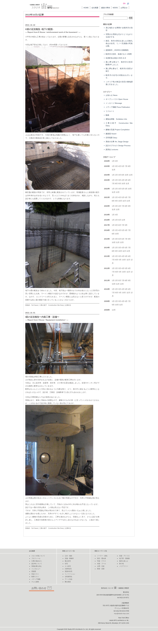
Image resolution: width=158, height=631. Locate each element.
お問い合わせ (38, 588)
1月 (113, 161)
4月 (119, 166)
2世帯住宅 (68, 569)
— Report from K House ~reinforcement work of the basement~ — (52, 32)
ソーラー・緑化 (102, 556)
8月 (129, 166)
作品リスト (35, 574)
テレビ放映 (35, 582)
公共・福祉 (68, 556)
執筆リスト (35, 576)
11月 (113, 170)
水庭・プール (101, 563)
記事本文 (68, 305)
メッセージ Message (114, 103)
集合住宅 (68, 561)
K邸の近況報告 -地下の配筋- (39, 29)
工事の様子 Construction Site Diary (51, 305)
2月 (116, 175)
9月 (119, 183)
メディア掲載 (35, 579)
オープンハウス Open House (117, 99)
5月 (116, 161)
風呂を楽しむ (123, 561)
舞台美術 (68, 582)
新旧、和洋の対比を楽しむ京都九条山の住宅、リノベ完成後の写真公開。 (119, 43)
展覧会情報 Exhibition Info (116, 119)
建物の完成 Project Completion (118, 130)
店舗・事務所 (69, 558)
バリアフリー (123, 566)
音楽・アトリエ (124, 556)
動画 (107, 115)
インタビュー (35, 569)
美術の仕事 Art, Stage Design (117, 142)
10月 (126, 175)
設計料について (36, 563)
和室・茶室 (100, 569)
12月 (131, 175)
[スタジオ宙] (44, 4)
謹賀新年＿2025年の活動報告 (117, 50)
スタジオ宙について (38, 556)
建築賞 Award (111, 134)
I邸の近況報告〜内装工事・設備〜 (42, 317)
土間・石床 (100, 566)
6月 (129, 180)
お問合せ (124, 8)
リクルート (110, 111)
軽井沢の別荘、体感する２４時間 (119, 54)
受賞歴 (33, 571)
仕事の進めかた (36, 561)
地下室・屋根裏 (124, 558)
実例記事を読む (36, 566)
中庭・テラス (101, 561)
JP (128, 3)
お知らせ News (111, 95)
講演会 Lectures (112, 149)
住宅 (66, 563)
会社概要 (94, 8)
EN (124, 3)
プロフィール (35, 558)
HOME (86, 8)
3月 (116, 166)
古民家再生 (68, 576)
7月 (126, 166)
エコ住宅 (68, 566)
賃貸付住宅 (68, 571)
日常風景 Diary (111, 138)
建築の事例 (105, 8)
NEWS (115, 8)
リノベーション (70, 574)
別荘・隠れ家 (101, 558)
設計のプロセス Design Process (118, 146)
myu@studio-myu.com (121, 613)
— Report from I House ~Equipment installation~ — (46, 320)
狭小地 (121, 563)
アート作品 (68, 579)
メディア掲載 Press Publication (118, 107)
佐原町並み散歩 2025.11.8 (116, 58)
